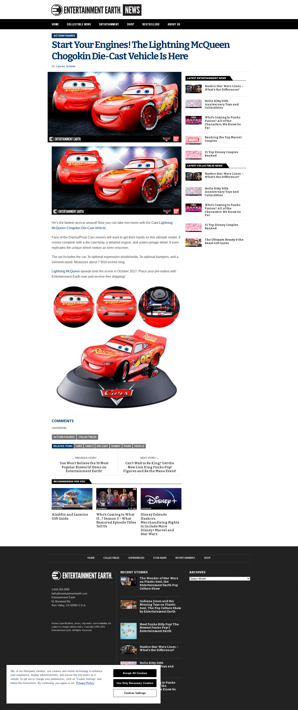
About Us (174, 24)
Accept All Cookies (135, 673)
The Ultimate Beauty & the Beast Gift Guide (224, 241)
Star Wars (160, 558)
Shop (130, 24)
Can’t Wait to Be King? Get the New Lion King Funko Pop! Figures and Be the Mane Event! (149, 467)
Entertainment (109, 24)
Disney (115, 446)
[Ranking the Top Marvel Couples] (193, 143)
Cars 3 (89, 446)
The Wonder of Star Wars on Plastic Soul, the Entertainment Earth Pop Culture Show (159, 583)
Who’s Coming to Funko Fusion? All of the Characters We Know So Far (223, 122)
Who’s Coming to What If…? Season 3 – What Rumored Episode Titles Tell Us (116, 520)
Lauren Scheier (66, 66)
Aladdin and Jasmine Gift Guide (70, 516)
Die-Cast (102, 446)
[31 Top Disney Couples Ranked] (193, 158)
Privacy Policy (85, 683)
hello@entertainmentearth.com (69, 593)
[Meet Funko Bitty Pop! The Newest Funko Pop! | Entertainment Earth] (128, 638)
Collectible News (79, 24)
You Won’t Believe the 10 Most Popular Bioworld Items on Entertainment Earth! (84, 467)
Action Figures (64, 437)
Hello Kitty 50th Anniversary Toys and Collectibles (222, 105)
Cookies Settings (135, 693)
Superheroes (136, 558)
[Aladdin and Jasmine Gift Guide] (72, 508)
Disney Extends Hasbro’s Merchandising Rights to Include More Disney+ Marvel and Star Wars (160, 524)
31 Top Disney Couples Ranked (221, 154)
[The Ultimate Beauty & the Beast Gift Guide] (193, 245)
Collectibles (87, 437)
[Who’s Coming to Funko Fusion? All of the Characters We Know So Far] (193, 123)
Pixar (127, 446)
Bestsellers (151, 24)
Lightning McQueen (66, 271)
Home (55, 24)
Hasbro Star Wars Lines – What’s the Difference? (224, 88)
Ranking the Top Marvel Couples (223, 139)
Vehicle (139, 446)
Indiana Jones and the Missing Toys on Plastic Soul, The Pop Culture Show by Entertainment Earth (160, 606)
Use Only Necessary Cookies (135, 683)
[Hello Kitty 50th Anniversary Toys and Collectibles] (193, 107)
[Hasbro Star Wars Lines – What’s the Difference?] (193, 92)
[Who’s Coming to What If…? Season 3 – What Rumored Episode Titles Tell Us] (116, 508)
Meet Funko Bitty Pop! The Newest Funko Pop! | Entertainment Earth (159, 628)
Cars (79, 446)
